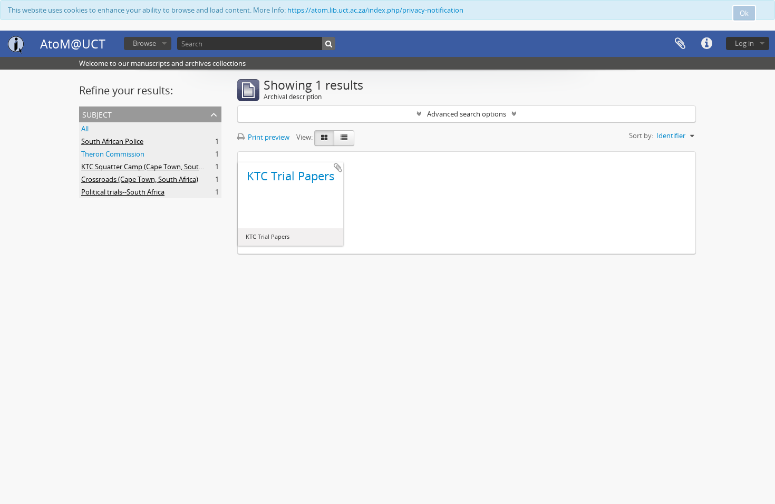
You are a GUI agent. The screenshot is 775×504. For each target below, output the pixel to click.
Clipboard (680, 44)
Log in (744, 43)
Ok (744, 13)
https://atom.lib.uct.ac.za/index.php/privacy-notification (375, 10)
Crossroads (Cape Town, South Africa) (139, 179)
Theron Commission (112, 154)
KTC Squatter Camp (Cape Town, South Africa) (152, 166)
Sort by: (641, 135)
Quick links (706, 44)
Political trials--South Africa (122, 192)
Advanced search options (466, 114)
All (85, 128)
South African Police (112, 141)
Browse (144, 43)
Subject (97, 113)
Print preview (267, 137)
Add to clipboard (338, 167)
